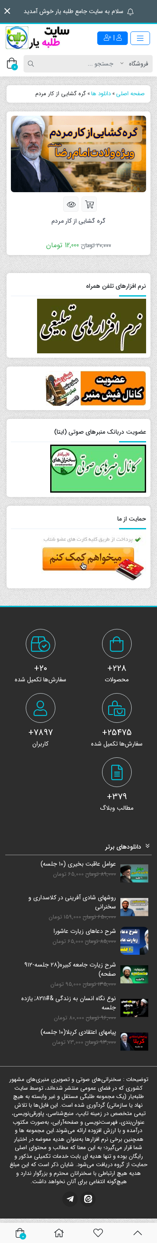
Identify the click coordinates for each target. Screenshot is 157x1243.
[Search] (32, 64)
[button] (7, 11)
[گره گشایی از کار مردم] (78, 154)
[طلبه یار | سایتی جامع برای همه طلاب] (37, 38)
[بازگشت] (137, 1233)
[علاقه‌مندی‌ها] (98, 1233)
